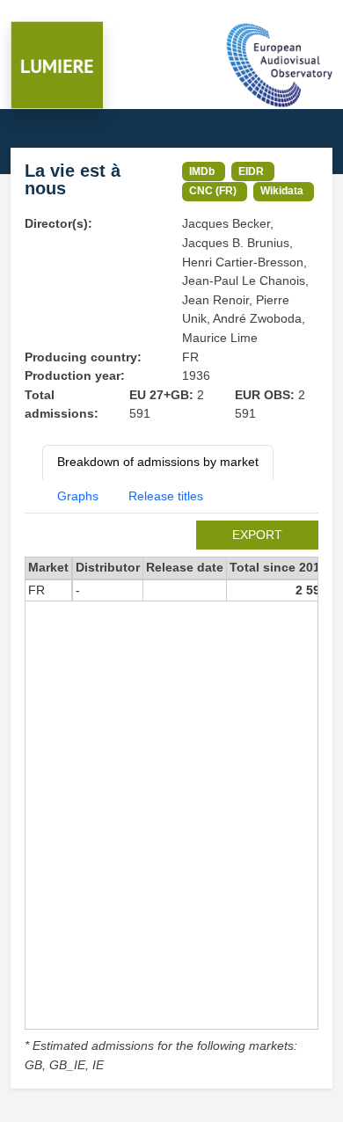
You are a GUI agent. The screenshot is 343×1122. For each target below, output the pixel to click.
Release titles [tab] (165, 496)
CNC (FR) (213, 190)
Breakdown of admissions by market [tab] (158, 462)
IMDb (202, 171)
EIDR (251, 171)
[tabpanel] (171, 798)
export (257, 535)
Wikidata (281, 190)
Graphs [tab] (78, 496)
